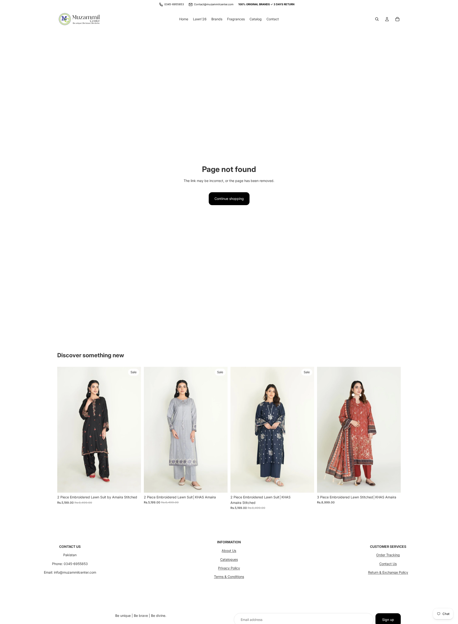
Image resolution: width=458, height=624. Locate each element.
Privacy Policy (229, 568)
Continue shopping (229, 199)
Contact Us (388, 564)
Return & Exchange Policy (388, 572)
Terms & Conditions (229, 577)
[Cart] (397, 19)
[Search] (377, 19)
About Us (229, 551)
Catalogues (229, 559)
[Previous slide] (151, 430)
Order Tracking (388, 555)
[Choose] (133, 485)
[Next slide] (220, 430)
